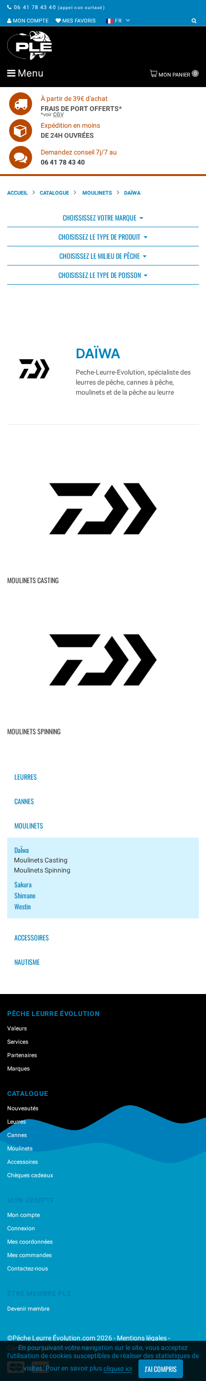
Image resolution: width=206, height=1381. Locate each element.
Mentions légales (142, 1338)
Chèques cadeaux (30, 1175)
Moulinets (96, 193)
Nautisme (27, 962)
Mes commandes (29, 1255)
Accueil (17, 193)
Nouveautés (22, 1108)
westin (22, 906)
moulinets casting (41, 860)
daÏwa (21, 850)
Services (17, 1042)
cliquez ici (117, 1368)
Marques (18, 1068)
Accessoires (31, 937)
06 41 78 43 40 (35, 7)
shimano (24, 895)
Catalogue (54, 193)
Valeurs (17, 1028)
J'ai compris (161, 1369)
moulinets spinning (42, 870)
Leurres (25, 777)
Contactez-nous (27, 1268)
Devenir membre (28, 1308)
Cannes (24, 801)
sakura (23, 884)
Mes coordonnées (30, 1241)
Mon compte (29, 21)
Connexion (21, 1228)
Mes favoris (78, 21)
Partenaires (22, 1055)
